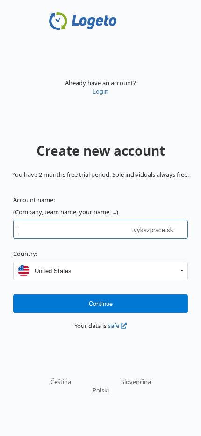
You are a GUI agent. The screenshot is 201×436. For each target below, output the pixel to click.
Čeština (60, 382)
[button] (181, 271)
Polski (101, 390)
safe (114, 325)
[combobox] (104, 270)
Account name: (34, 200)
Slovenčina (136, 382)
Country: (25, 253)
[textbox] (73, 229)
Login (100, 91)
